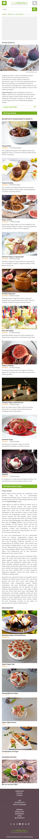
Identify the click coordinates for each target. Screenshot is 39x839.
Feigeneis (5, 474)
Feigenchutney (6, 146)
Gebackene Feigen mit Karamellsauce (14, 635)
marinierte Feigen (7, 439)
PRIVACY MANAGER (19, 804)
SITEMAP (20, 795)
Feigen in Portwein (8, 366)
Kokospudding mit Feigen (10, 693)
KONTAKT (19, 793)
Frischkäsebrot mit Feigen (10, 751)
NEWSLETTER (19, 812)
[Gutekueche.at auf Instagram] (20, 824)
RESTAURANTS (19, 818)
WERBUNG (19, 810)
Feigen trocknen (7, 220)
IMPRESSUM (20, 791)
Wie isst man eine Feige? (10, 784)
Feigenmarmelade (7, 183)
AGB (19, 800)
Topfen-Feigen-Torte (8, 664)
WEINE (19, 816)
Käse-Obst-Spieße (8, 331)
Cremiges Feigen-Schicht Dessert (12, 402)
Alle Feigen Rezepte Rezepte (12, 486)
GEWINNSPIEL (19, 814)
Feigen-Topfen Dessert (9, 722)
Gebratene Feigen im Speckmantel (13, 257)
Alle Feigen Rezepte (9, 113)
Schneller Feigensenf (8, 294)
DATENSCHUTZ (20, 802)
